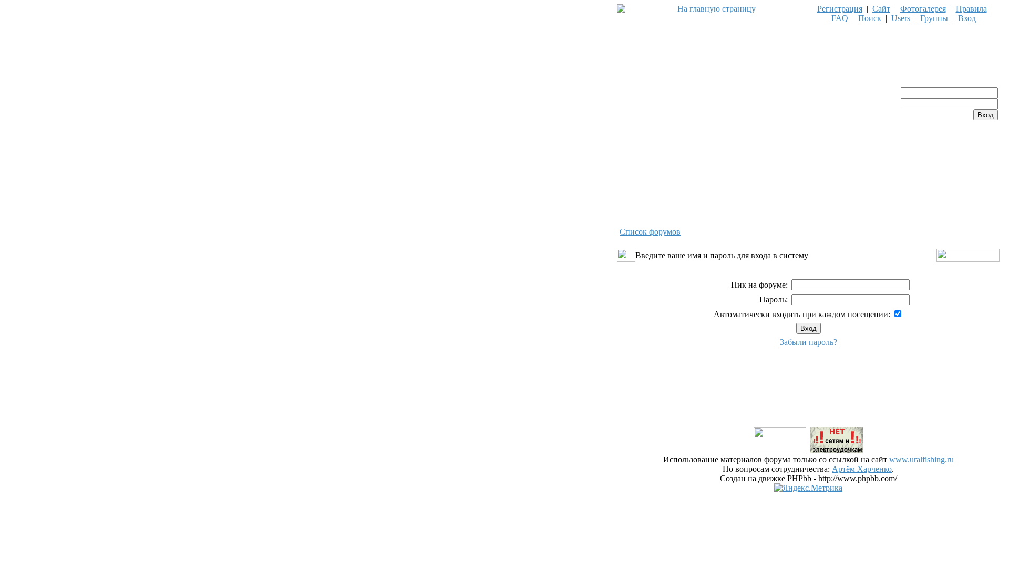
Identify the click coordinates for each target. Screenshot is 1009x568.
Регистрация (839, 8)
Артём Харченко (862, 468)
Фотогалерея (923, 8)
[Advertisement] (808, 401)
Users (900, 18)
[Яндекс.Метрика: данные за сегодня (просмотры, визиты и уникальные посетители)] (808, 488)
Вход (967, 18)
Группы (934, 18)
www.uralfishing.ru (921, 459)
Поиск (869, 18)
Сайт (881, 8)
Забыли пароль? (808, 342)
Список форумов (650, 231)
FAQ (839, 18)
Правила (971, 8)
